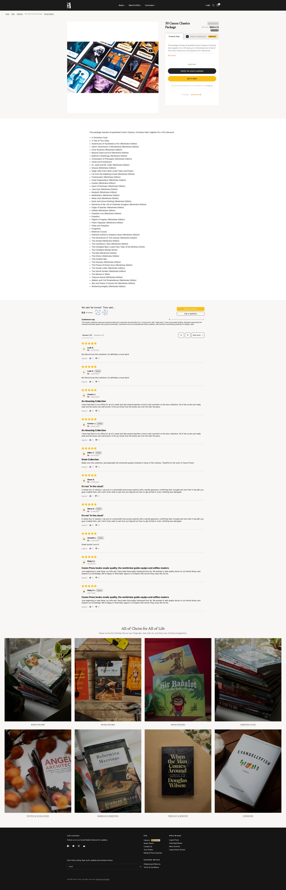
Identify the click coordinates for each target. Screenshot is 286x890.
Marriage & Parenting (108, 816)
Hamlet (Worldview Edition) (104, 183)
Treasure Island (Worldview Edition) (107, 277)
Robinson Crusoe (99, 232)
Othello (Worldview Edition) (103, 210)
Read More (172, 55)
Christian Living (248, 725)
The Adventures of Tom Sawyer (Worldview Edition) (114, 238)
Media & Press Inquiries (153, 853)
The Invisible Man (99, 259)
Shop (13, 14)
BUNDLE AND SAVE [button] (213, 23)
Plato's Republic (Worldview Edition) (107, 223)
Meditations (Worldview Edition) (106, 195)
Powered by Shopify (102, 879)
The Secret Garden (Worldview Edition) (109, 271)
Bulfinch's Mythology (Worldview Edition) (109, 156)
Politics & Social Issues (38, 816)
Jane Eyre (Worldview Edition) (105, 189)
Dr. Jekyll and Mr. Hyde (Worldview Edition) (110, 165)
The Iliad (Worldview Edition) (104, 253)
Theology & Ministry (178, 816)
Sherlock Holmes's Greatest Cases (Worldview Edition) (116, 235)
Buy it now (192, 79)
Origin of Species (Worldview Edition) (108, 207)
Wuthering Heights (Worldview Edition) (108, 286)
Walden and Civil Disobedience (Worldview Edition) (114, 280)
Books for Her (38, 725)
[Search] (213, 5)
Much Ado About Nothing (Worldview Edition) (111, 201)
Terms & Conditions (151, 867)
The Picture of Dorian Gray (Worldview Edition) (112, 265)
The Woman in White (101, 274)
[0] (217, 5)
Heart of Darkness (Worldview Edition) (108, 186)
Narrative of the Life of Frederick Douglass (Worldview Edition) (119, 204)
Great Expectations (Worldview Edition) (109, 180)
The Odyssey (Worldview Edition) (106, 262)
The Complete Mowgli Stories (104, 250)
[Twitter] (75, 846)
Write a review (191, 309)
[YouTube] (85, 846)
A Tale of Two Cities (100, 141)
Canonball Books (175, 843)
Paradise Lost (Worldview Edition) (106, 213)
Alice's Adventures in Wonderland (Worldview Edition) (115, 147)
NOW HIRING (156, 840)
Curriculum (149, 5)
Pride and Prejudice (100, 226)
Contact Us (148, 846)
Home (7, 14)
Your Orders (148, 850)
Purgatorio (96, 229)
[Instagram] (80, 846)
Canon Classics (49, 14)
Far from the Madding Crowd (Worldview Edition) (113, 174)
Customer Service (152, 860)
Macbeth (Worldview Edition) (104, 192)
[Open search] (181, 335)
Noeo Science (174, 846)
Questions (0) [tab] (99, 335)
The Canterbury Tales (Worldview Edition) (110, 244)
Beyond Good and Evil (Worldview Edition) (110, 153)
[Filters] (187, 335)
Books (121, 5)
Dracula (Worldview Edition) (104, 168)
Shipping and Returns (152, 864)
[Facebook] (69, 846)
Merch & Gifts (134, 5)
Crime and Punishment (102, 162)
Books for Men (108, 725)
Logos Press (174, 840)
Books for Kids (178, 725)
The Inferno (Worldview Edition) (105, 256)
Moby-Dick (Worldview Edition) (105, 198)
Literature (20, 14)
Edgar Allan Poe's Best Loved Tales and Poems (112, 171)
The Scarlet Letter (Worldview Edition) (108, 268)
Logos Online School (177, 850)
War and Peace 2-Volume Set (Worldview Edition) (113, 283)
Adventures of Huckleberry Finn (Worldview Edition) (114, 144)
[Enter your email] (140, 866)
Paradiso (95, 216)
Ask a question (190, 314)
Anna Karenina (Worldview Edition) (107, 150)
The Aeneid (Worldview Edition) (105, 241)
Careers (147, 840)
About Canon (149, 843)
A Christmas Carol (99, 137)
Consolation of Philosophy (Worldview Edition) (112, 159)
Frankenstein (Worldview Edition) (106, 177)
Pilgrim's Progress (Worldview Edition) (108, 219)
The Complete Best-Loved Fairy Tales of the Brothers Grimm (118, 247)
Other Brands (175, 835)
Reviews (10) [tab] (87, 335)
